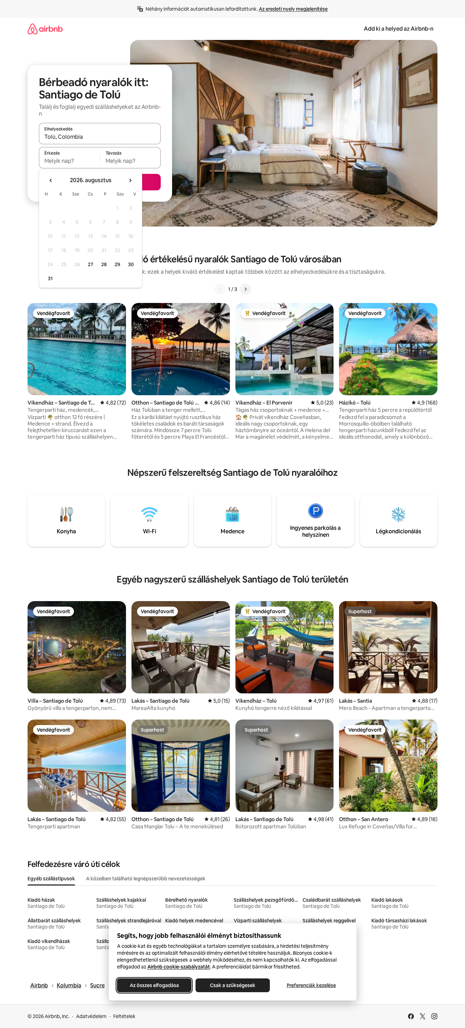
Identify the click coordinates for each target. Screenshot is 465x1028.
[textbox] (69, 161)
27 (90, 264)
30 (131, 264)
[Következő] (245, 289)
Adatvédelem (91, 1016)
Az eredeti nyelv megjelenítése (293, 9)
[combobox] (99, 137)
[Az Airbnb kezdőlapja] (45, 29)
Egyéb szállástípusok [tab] (51, 878)
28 (104, 264)
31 (50, 278)
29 (117, 264)
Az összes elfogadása (154, 985)
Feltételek (124, 1016)
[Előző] (219, 289)
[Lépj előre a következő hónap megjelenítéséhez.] (130, 180)
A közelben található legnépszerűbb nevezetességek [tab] (145, 878)
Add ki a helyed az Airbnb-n (398, 28)
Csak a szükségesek (232, 985)
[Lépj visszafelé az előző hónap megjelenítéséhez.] (51, 180)
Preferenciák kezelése (311, 985)
